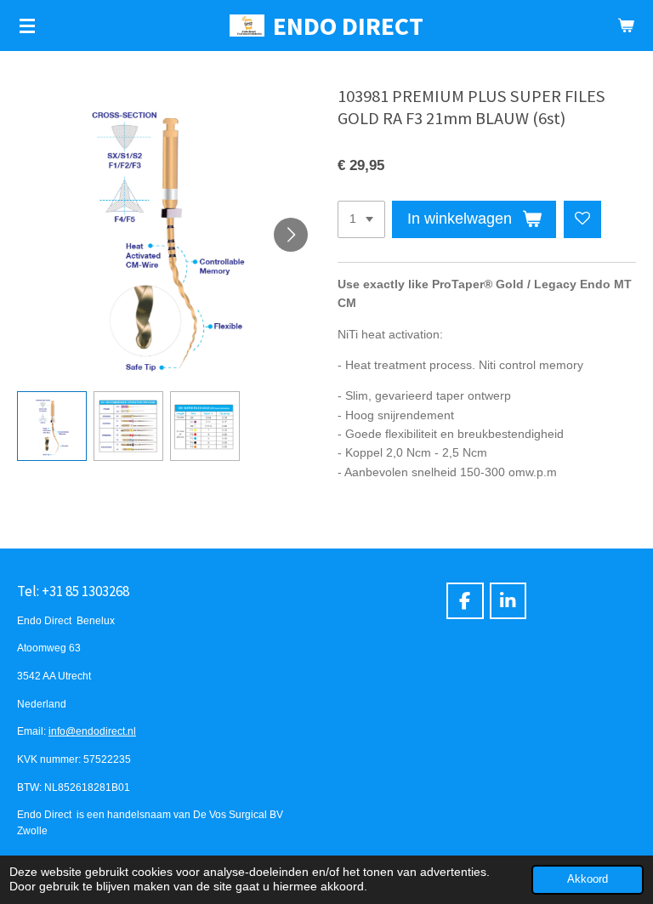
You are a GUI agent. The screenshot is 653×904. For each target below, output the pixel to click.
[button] (52, 426)
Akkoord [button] (587, 879)
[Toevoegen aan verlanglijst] (582, 219)
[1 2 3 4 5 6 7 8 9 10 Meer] (361, 219)
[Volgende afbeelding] (291, 235)
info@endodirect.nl (92, 730)
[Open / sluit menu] (27, 26)
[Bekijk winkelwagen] (625, 26)
